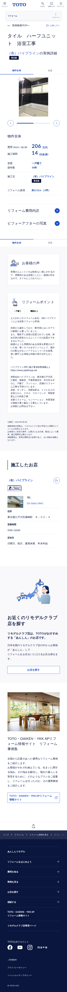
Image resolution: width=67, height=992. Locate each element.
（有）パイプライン (23, 53)
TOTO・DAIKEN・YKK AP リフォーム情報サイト (21, 914)
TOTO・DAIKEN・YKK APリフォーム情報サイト (30, 798)
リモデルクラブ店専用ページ (21, 926)
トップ (6, 835)
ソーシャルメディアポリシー (19, 975)
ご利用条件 (12, 960)
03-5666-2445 (35, 503)
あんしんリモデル (16, 852)
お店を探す (33, 670)
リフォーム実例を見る (38, 835)
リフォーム (19, 835)
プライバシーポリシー (16, 968)
